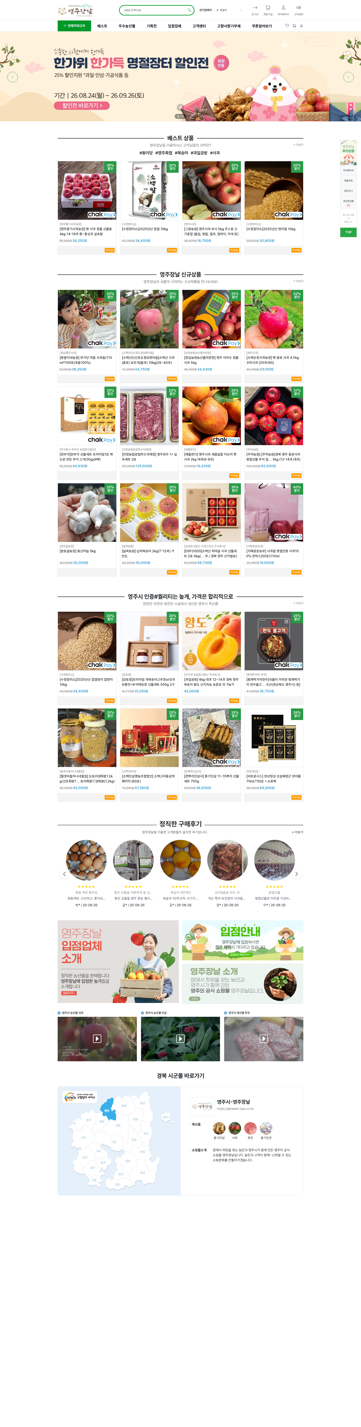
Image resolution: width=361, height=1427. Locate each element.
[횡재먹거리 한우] (256, 674)
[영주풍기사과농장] (71, 224)
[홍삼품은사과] (68, 352)
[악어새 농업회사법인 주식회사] (202, 674)
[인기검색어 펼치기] (240, 10)
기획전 (152, 26)
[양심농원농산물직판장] (197, 352)
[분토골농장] (67, 546)
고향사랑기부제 (229, 26)
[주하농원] (252, 449)
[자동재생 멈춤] (180, 107)
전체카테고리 (76, 26)
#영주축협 (163, 152)
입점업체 (174, 26)
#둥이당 (146, 152)
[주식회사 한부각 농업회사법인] (78, 449)
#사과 (214, 152)
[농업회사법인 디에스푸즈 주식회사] (204, 546)
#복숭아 (181, 152)
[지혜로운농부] (254, 546)
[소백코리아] (129, 771)
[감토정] (126, 674)
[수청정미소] (129, 224)
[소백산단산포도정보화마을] (138, 352)
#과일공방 (198, 152)
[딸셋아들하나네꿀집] (72, 771)
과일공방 (224, 10)
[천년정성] (252, 771)
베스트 (102, 26)
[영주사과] (190, 224)
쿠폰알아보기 (262, 26)
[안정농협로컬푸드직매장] (136, 449)
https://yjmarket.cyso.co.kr (235, 1108)
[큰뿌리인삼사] (192, 771)
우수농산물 (127, 26)
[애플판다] (190, 449)
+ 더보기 (298, 144)
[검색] (189, 10)
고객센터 (199, 26)
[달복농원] (128, 546)
